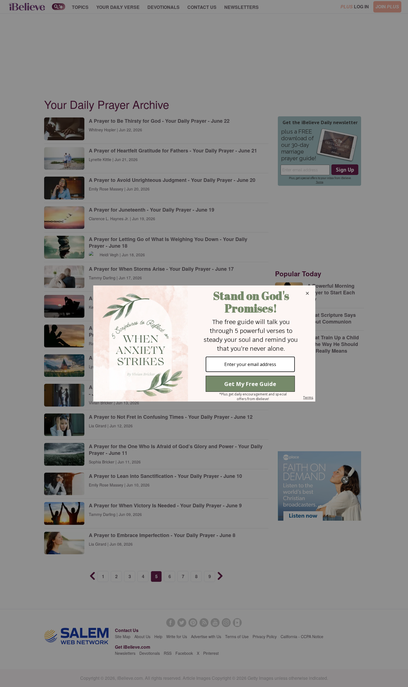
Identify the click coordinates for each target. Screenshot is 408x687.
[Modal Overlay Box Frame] (204, 343)
